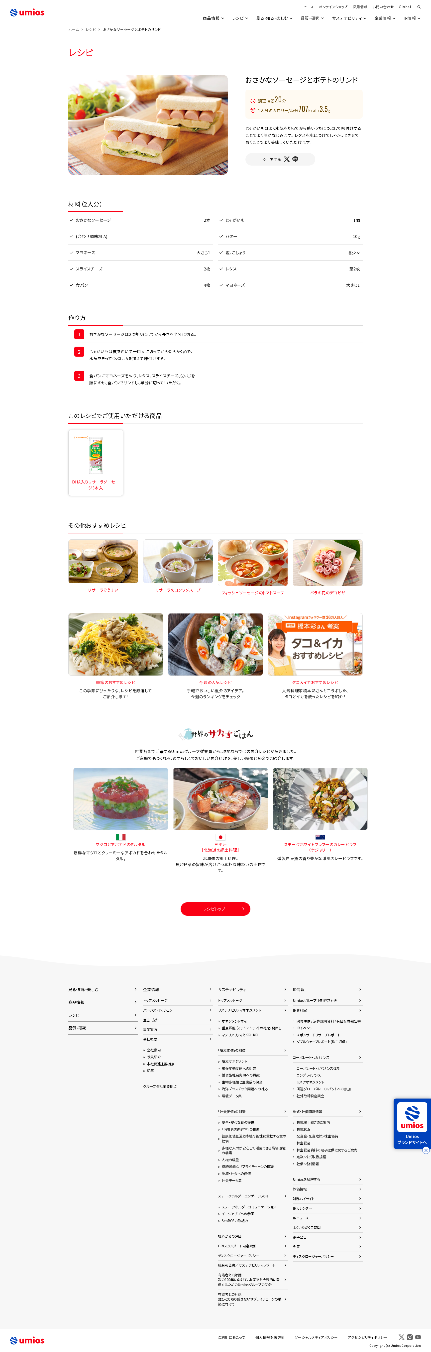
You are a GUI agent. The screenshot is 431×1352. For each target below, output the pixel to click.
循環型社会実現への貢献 (241, 1075)
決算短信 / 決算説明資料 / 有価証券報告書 (329, 1021)
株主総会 (304, 1142)
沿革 (150, 1070)
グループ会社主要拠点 (160, 1086)
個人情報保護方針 (270, 1337)
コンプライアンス (309, 1075)
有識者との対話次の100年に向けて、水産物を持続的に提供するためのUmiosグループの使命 (249, 1279)
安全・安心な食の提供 (238, 1122)
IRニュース (301, 1217)
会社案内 (154, 1049)
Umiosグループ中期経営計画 (315, 1000)
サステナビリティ (347, 18)
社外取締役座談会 (310, 1095)
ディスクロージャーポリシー (238, 1255)
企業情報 (382, 18)
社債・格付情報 (308, 1163)
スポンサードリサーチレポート (318, 1034)
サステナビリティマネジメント (239, 1010)
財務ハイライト (304, 1198)
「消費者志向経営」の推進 (241, 1129)
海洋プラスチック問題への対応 (245, 1088)
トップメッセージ (155, 1000)
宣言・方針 (151, 1019)
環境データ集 (232, 1095)
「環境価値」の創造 (231, 1050)
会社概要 (150, 1039)
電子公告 (300, 1237)
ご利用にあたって (231, 1337)
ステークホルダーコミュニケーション (249, 1206)
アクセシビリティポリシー (368, 1337)
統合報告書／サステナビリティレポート (247, 1265)
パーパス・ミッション (157, 1010)
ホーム (73, 29)
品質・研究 (310, 18)
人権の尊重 (230, 1159)
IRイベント (304, 1027)
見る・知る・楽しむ (272, 18)
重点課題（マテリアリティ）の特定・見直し (252, 1027)
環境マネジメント (234, 1061)
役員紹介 (154, 1056)
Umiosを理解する (306, 1179)
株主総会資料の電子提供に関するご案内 (327, 1149)
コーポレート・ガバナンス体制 (318, 1068)
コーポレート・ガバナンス (311, 1057)
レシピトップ (214, 909)
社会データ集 (232, 1180)
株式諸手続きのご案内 (313, 1122)
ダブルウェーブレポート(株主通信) (322, 1041)
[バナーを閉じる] (426, 1150)
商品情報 (211, 18)
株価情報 (300, 1188)
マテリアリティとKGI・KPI (240, 1034)
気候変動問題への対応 (239, 1068)
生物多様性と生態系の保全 (242, 1082)
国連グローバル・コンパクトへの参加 (324, 1088)
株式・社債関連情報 (307, 1111)
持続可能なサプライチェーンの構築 (248, 1166)
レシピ (238, 18)
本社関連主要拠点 (161, 1063)
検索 (419, 6)
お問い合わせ (383, 6)
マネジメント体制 (234, 1021)
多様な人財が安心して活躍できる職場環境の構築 (254, 1150)
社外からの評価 (229, 1236)
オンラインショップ (333, 6)
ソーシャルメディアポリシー (316, 1337)
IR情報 (410, 18)
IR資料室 (300, 1010)
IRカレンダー (302, 1208)
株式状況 (304, 1129)
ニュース (307, 6)
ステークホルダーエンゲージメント (244, 1195)
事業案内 (150, 1029)
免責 (296, 1246)
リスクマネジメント (310, 1082)
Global (405, 6)
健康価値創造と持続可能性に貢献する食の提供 (254, 1138)
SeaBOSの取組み (235, 1220)
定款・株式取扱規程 (311, 1156)
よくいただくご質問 (307, 1227)
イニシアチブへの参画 (238, 1213)
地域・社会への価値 (236, 1173)
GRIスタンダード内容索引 (237, 1245)
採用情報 (360, 6)
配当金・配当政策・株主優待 (317, 1135)
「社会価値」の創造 (231, 1111)
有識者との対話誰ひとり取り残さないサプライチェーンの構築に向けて (249, 1299)
